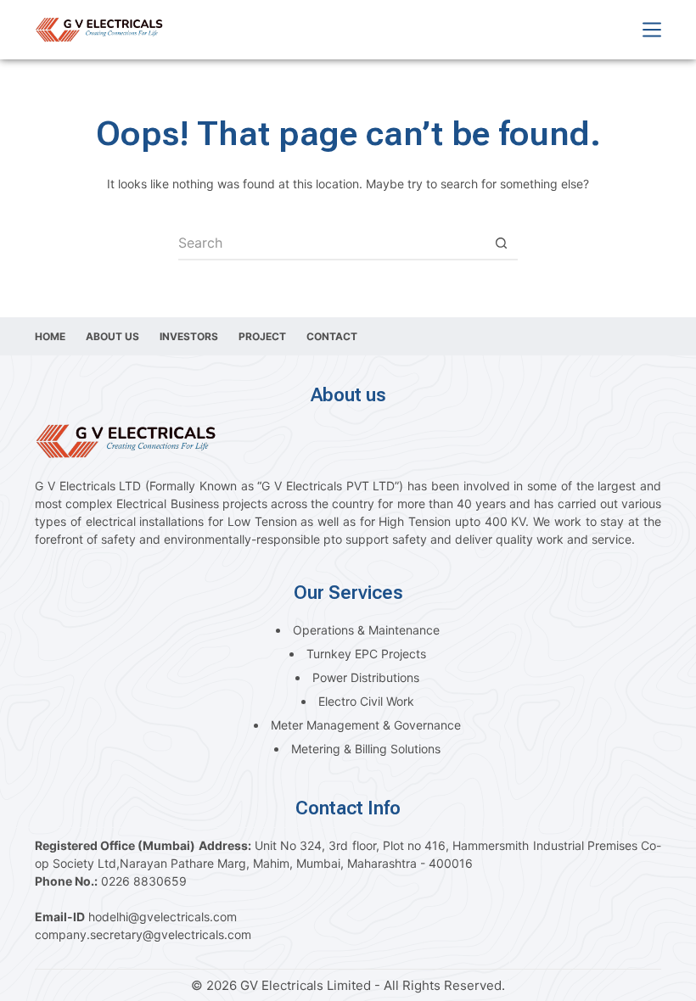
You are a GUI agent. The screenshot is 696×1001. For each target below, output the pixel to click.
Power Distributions (365, 677)
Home (50, 336)
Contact (331, 336)
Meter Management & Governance (366, 725)
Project (262, 336)
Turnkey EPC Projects (366, 653)
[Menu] (652, 29)
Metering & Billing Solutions (366, 748)
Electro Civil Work (366, 701)
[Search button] (501, 243)
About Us (112, 336)
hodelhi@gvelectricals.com (162, 916)
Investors (189, 336)
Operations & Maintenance (366, 630)
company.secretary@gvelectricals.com (143, 934)
